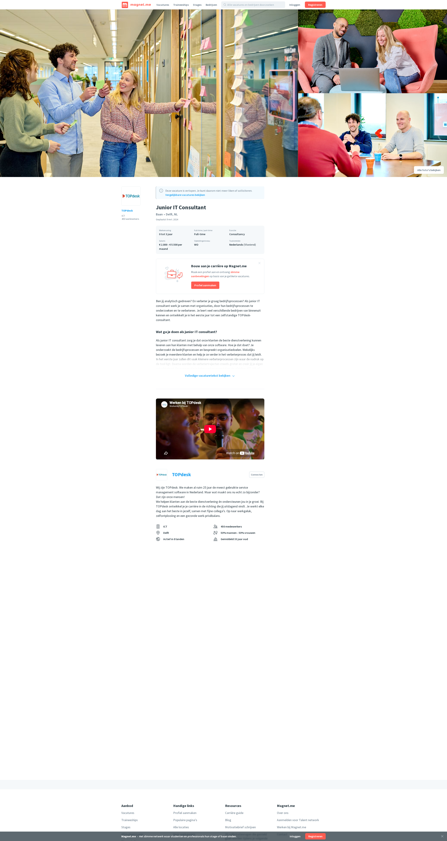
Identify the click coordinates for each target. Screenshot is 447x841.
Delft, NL (172, 214)
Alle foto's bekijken (429, 170)
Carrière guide (234, 813)
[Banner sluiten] (259, 263)
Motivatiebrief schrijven (240, 827)
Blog (228, 820)
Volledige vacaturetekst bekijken (207, 376)
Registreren (315, 4)
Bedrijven (211, 4)
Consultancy (237, 234)
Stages (197, 4)
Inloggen (294, 4)
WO (196, 244)
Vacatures (162, 4)
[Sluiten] (442, 836)
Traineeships (181, 4)
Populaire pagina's (185, 820)
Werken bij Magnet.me (291, 827)
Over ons (282, 813)
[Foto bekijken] (149, 93)
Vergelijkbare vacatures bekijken (185, 195)
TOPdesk (127, 210)
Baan (159, 214)
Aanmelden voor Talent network (298, 820)
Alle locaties (181, 827)
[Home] (136, 4)
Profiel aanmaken (205, 285)
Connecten (257, 474)
